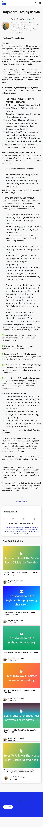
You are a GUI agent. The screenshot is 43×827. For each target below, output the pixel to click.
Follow (30, 19)
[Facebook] (24, 519)
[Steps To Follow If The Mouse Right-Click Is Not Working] (21, 558)
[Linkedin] (34, 519)
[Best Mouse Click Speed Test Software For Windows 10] (21, 715)
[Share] (35, 3)
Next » (24, 501)
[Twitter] (13, 519)
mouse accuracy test (19, 533)
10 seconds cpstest (23, 527)
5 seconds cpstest (21, 531)
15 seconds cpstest (17, 529)
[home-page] (4, 3)
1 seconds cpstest (11, 527)
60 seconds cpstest (33, 531)
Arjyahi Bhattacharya (18, 19)
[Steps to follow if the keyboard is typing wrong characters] (21, 598)
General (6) (8, 807)
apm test (28, 533)
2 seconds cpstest (30, 529)
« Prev (18, 501)
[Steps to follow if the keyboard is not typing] (21, 638)
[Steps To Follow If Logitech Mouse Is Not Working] (21, 675)
